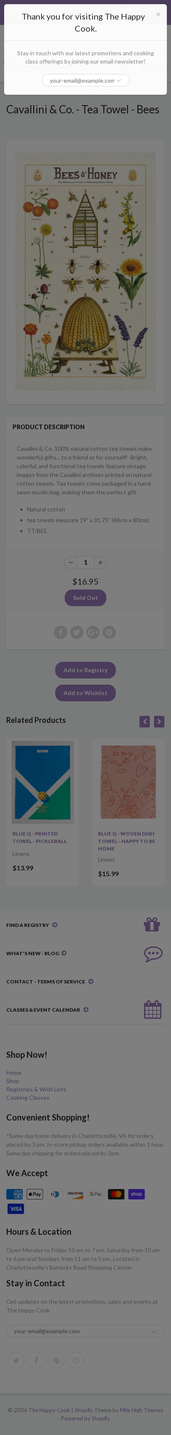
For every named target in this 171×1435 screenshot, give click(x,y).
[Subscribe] (119, 80)
